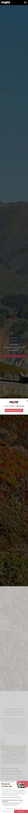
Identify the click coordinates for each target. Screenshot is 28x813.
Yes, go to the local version (14, 410)
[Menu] (25, 2)
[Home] (5, 2)
